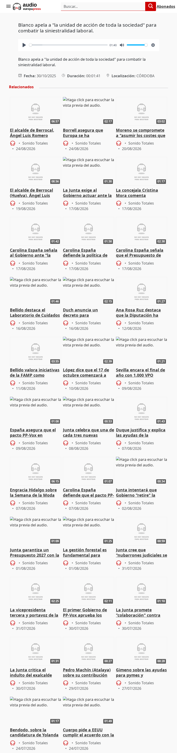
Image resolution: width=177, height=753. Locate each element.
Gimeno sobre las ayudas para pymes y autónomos (141, 672)
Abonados (166, 6)
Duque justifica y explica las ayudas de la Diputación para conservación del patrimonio (140, 432)
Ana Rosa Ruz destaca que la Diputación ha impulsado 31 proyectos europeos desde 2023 (140, 312)
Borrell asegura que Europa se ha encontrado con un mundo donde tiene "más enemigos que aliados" (88, 133)
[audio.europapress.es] (33, 6)
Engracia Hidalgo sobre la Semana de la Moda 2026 (33, 492)
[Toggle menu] (8, 6)
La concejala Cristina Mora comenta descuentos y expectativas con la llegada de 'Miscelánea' (139, 193)
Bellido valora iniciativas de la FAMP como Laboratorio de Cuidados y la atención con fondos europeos (35, 372)
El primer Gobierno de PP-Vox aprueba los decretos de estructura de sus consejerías (86, 612)
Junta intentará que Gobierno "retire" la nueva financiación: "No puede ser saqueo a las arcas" (140, 492)
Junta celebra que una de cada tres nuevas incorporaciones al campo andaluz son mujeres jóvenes (88, 432)
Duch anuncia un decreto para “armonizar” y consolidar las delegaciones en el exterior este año (88, 312)
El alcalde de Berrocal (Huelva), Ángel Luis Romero (31, 193)
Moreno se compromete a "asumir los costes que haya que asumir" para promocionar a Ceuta (140, 133)
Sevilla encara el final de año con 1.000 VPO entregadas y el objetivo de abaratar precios (140, 372)
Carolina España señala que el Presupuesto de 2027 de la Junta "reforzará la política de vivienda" (140, 253)
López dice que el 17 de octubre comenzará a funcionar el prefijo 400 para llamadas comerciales (86, 372)
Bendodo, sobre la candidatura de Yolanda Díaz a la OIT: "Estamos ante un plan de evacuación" (34, 732)
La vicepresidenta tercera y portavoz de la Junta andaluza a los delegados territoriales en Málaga (34, 612)
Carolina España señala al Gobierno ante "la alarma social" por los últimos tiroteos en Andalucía (33, 253)
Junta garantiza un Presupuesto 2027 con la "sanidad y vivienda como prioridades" (34, 552)
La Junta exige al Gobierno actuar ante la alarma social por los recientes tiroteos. (87, 193)
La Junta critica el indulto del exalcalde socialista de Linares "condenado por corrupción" (31, 672)
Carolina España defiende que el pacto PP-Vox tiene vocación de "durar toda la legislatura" (88, 492)
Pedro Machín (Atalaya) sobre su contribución (87, 672)
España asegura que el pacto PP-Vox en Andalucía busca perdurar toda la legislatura (33, 432)
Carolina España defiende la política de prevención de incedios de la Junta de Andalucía (87, 253)
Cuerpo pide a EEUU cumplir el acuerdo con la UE (88, 732)
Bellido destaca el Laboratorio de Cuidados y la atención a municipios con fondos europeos (35, 312)
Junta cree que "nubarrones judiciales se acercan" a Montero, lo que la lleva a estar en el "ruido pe (141, 552)
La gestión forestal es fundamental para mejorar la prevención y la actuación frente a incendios (87, 552)
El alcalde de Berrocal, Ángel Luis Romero (32, 133)
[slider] (68, 45)
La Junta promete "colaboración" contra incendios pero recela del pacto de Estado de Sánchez (141, 612)
